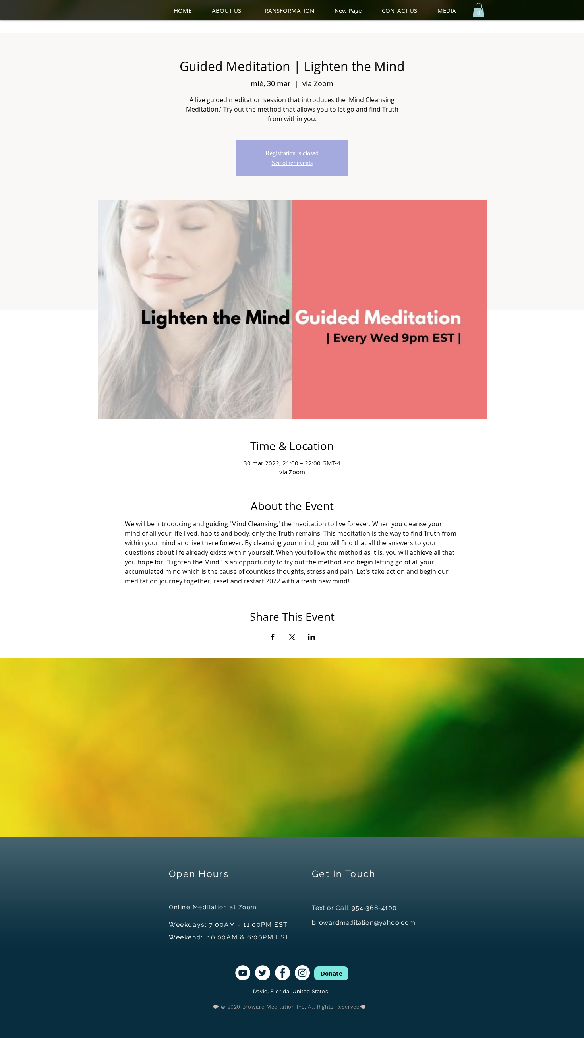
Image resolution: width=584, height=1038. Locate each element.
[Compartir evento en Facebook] (273, 637)
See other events (292, 162)
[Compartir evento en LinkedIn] (311, 637)
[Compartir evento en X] (292, 637)
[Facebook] (282, 972)
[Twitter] (262, 972)
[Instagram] (302, 972)
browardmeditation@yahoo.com (364, 922)
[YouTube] (242, 972)
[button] (232, 10)
